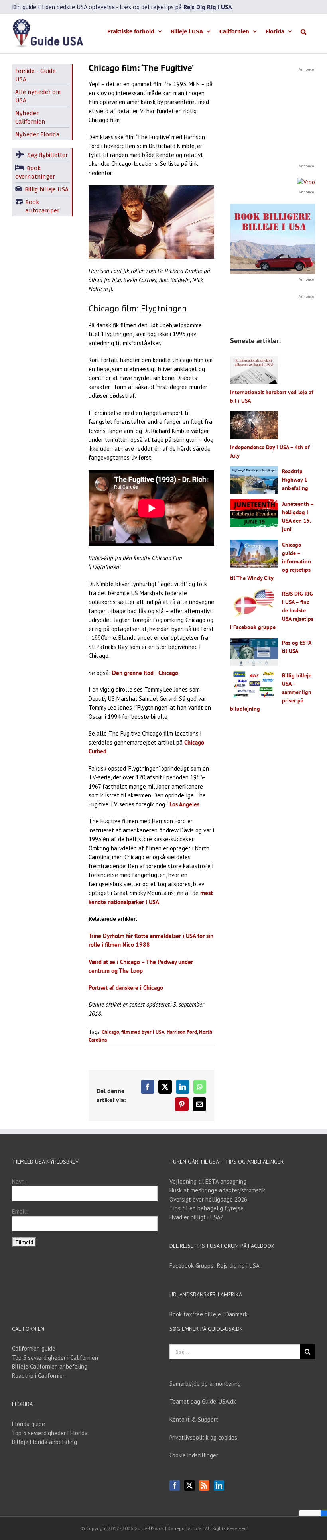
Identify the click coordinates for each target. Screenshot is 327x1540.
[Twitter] (189, 1485)
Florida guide (28, 1424)
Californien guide (33, 1348)
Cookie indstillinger (193, 1455)
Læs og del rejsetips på (176, 7)
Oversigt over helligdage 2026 (208, 1199)
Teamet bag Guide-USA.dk (202, 1401)
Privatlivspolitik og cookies (203, 1437)
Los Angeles (184, 804)
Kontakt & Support (193, 1419)
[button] (303, 31)
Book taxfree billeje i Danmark (208, 1314)
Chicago (110, 1032)
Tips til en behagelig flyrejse (206, 1208)
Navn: (19, 1181)
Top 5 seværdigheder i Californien (55, 1357)
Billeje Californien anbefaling (49, 1366)
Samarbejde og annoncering (205, 1383)
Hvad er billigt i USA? (196, 1217)
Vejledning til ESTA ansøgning (207, 1181)
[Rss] (204, 1485)
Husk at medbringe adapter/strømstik (217, 1190)
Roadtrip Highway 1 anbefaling (295, 480)
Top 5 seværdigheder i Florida (50, 1433)
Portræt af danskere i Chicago (126, 987)
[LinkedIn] (219, 1485)
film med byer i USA (143, 1032)
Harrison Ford (182, 1032)
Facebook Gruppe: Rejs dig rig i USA (214, 1265)
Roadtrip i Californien (39, 1375)
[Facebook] (174, 1485)
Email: (20, 1211)
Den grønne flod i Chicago (145, 673)
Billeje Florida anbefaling (44, 1442)
